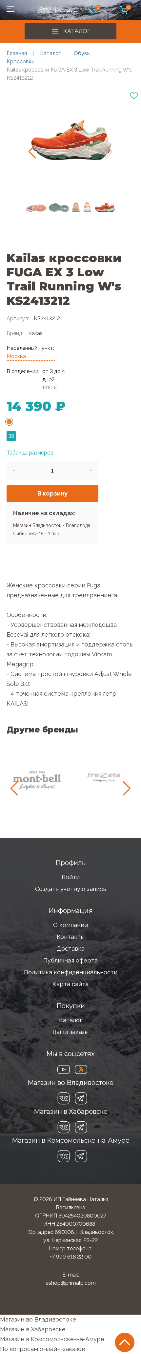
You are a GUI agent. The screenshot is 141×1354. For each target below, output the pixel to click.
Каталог (76, 31)
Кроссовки (20, 61)
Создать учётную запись (70, 888)
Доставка (71, 948)
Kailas (35, 333)
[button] (32, 151)
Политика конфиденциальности (70, 972)
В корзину (52, 493)
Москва (16, 356)
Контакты (71, 936)
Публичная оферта (70, 960)
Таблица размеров (30, 453)
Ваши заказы (70, 1031)
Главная (17, 53)
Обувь (82, 53)
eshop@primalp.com (71, 1283)
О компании (70, 924)
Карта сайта (70, 984)
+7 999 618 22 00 (70, 1257)
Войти (71, 877)
